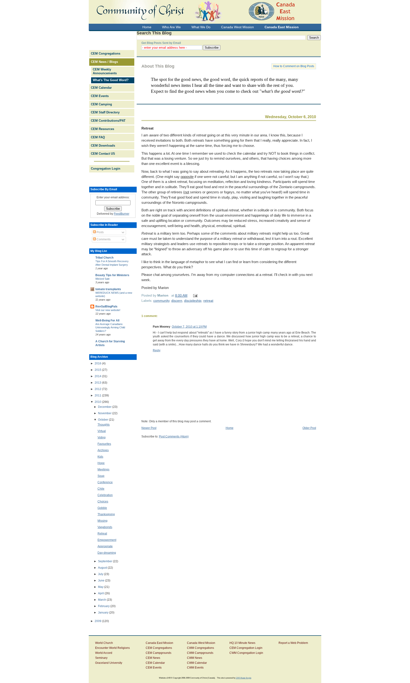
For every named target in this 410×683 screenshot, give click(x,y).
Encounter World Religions (112, 648)
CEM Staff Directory (105, 112)
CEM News (153, 658)
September (105, 561)
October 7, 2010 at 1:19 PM (189, 326)
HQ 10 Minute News (242, 643)
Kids (100, 456)
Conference (105, 482)
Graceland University (108, 662)
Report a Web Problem (293, 643)
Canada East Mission (159, 643)
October (103, 419)
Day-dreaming (107, 552)
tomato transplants (108, 289)
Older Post (309, 428)
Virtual (102, 431)
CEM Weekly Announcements (105, 71)
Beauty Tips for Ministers (112, 275)
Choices (103, 501)
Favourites (104, 444)
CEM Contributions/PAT (108, 120)
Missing (102, 520)
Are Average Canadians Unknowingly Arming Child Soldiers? (110, 328)
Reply (156, 350)
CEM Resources (102, 129)
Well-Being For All (107, 320)
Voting (102, 437)
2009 (98, 621)
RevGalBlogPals (106, 306)
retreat (208, 300)
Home (229, 428)
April (101, 593)
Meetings (103, 469)
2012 (98, 389)
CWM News (194, 658)
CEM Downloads (103, 145)
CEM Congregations (105, 53)
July (101, 574)
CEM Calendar (101, 87)
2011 (98, 395)
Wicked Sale (102, 278)
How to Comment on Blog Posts (293, 66)
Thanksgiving (106, 514)
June (101, 580)
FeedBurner (121, 213)
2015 (98, 370)
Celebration (105, 495)
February (104, 606)
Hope (101, 463)
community (161, 300)
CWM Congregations (200, 648)
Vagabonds (105, 527)
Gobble (102, 508)
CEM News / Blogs (104, 62)
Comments (103, 239)
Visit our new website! (107, 310)
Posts (100, 232)
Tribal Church (104, 257)
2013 (98, 382)
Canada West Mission (201, 643)
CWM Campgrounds (200, 653)
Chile (101, 488)
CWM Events (195, 667)
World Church (104, 643)
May (101, 587)
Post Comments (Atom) (174, 436)
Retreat (147, 128)
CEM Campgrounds (158, 653)
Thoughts (104, 424)
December (105, 407)
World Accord (103, 653)
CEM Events (100, 96)
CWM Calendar (197, 662)
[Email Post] (194, 295)
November (105, 413)
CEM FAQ (98, 137)
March (102, 599)
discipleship (192, 300)
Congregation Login (105, 168)
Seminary (101, 658)
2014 (98, 376)
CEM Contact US (103, 153)
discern (176, 300)
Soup (101, 476)
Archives (103, 450)
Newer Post (148, 428)
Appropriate (105, 546)
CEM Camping (101, 104)
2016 (98, 363)
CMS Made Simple (243, 678)
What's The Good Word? (111, 80)
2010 (98, 402)
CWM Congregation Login (246, 653)
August (103, 567)
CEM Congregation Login (245, 648)
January (103, 612)
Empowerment (107, 540)
